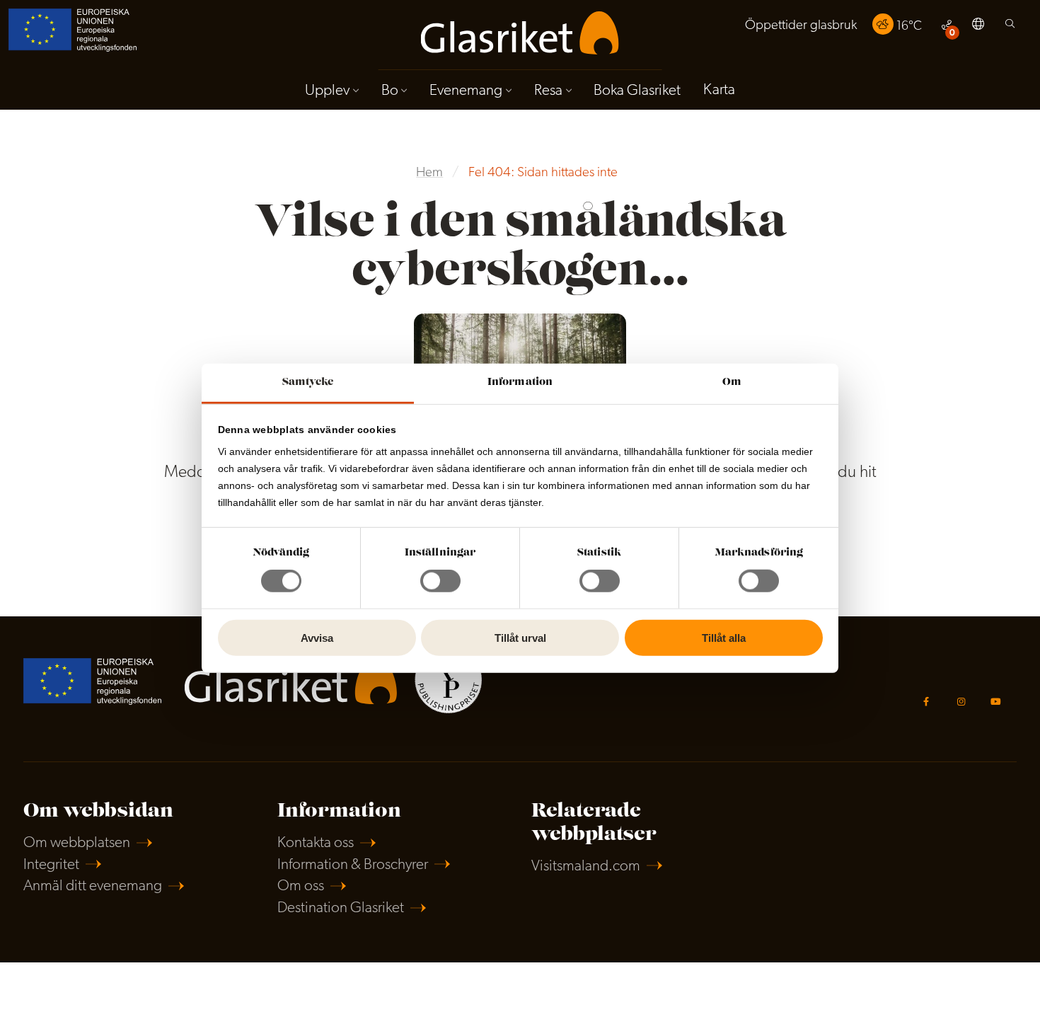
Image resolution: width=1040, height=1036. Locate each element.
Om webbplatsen (76, 843)
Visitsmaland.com (585, 866)
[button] (978, 26)
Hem (429, 173)
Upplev (327, 91)
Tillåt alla (724, 638)
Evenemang (465, 91)
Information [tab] (520, 382)
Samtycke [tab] (308, 382)
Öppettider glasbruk (801, 26)
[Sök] (1009, 27)
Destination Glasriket (340, 908)
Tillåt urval (520, 638)
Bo (389, 91)
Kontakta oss (315, 843)
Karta (719, 90)
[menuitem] (801, 26)
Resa (548, 91)
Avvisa (317, 638)
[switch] (440, 581)
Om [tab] (731, 382)
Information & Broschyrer (352, 865)
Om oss (300, 886)
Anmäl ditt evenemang (92, 886)
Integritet (51, 865)
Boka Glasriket (637, 91)
